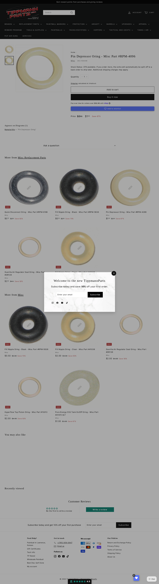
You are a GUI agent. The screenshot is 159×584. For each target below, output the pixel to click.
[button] (79, 581)
